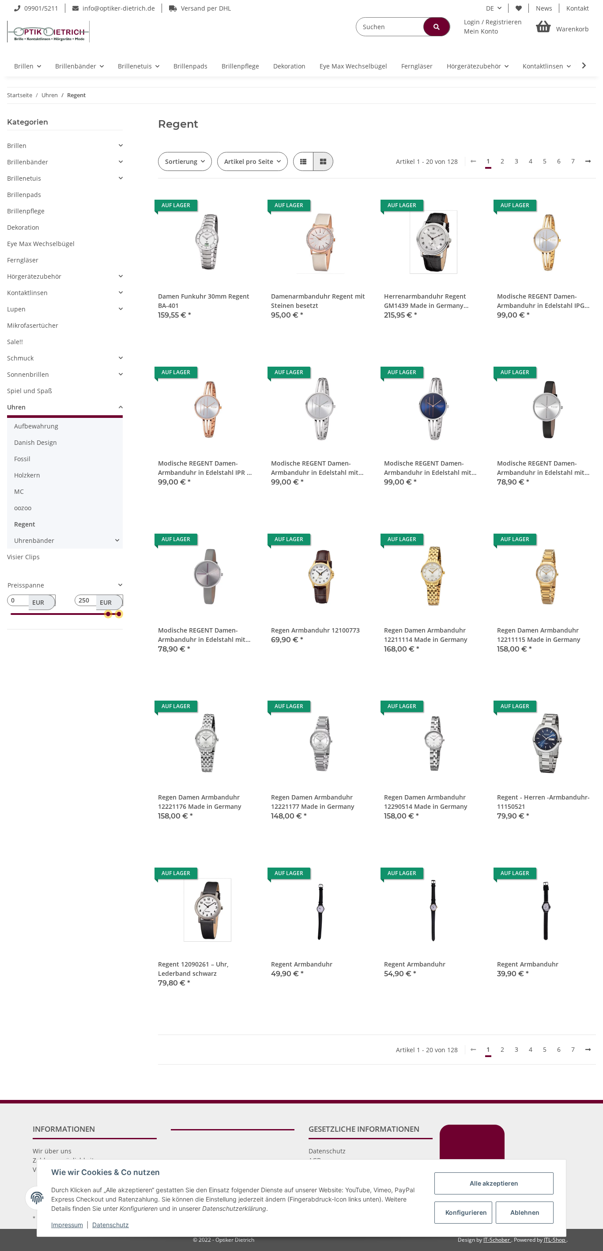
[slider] (108, 614)
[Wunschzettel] (519, 8)
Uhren (16, 407)
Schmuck (20, 358)
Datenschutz (327, 1151)
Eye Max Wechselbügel (41, 243)
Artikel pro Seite (248, 161)
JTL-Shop (555, 1239)
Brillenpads (24, 194)
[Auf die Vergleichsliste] (219, 207)
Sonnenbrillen (28, 374)
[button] (493, 26)
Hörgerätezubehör (34, 276)
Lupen (16, 309)
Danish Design (35, 442)
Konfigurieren (466, 1212)
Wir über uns (52, 1151)
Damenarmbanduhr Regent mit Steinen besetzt (318, 301)
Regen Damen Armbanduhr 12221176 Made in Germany (199, 802)
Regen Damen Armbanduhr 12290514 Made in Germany (425, 802)
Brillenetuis (24, 178)
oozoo (22, 508)
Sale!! (15, 341)
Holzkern (27, 475)
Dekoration (23, 227)
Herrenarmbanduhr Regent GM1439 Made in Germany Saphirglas (425, 301)
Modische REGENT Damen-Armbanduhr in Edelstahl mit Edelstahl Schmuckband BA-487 (318, 468)
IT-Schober (497, 1239)
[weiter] (588, 161)
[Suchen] (436, 26)
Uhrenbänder (34, 540)
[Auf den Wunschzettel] (242, 207)
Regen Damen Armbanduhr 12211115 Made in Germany (538, 635)
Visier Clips (23, 557)
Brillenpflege (26, 211)
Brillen (16, 145)
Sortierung (181, 161)
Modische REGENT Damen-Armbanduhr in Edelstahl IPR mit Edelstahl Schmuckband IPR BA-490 (207, 468)
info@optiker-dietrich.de (118, 8)
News (544, 8)
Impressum (67, 1224)
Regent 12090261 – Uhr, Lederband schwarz (193, 969)
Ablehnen (524, 1212)
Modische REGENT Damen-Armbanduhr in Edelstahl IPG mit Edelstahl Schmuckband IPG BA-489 (545, 301)
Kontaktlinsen (27, 292)
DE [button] (490, 8)
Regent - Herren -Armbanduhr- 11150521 (543, 802)
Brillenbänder (27, 162)
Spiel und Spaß (29, 391)
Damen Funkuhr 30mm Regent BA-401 (203, 301)
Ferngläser (22, 260)
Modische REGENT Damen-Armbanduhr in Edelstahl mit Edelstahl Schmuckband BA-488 (431, 468)
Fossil (22, 459)
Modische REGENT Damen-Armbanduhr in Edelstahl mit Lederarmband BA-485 (201, 635)
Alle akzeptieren (494, 1183)
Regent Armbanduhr (301, 964)
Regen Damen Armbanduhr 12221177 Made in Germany (312, 802)
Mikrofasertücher (32, 325)
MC (19, 491)
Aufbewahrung (36, 426)
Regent (24, 524)
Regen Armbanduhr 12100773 (315, 630)
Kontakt (577, 8)
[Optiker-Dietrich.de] (48, 31)
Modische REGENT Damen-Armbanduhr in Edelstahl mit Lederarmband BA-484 (540, 468)
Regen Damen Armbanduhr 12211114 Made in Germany (425, 635)
